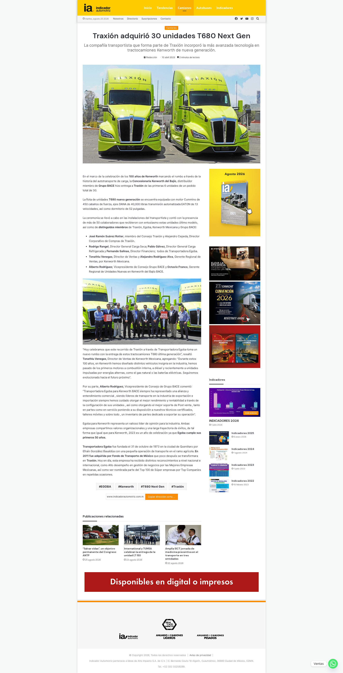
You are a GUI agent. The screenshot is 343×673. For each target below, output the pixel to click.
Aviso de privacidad (200, 655)
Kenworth (127, 486)
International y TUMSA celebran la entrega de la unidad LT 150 (139, 552)
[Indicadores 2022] (219, 485)
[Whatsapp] (333, 664)
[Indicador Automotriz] (97, 8)
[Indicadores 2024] (219, 454)
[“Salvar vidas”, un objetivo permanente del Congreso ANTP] (101, 535)
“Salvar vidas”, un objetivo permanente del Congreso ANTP (99, 552)
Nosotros (118, 18)
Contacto (166, 18)
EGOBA (106, 486)
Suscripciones (149, 18)
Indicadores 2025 (243, 433)
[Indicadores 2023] (219, 469)
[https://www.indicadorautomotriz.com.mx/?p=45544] (234, 235)
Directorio (132, 18)
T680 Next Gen (153, 486)
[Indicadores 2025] (219, 438)
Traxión (178, 486)
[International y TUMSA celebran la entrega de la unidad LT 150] (142, 535)
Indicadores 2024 (243, 449)
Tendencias (165, 8)
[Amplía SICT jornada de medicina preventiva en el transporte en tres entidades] (183, 535)
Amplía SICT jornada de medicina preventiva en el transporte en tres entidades (181, 553)
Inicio (148, 8)
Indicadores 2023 (243, 464)
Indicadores (225, 8)
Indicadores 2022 (243, 480)
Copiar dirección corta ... (161, 496)
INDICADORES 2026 (224, 421)
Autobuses (204, 8)
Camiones (184, 8)
